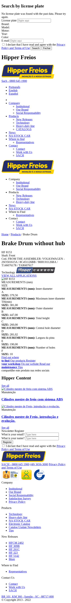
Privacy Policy (17, 501)
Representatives (25, 142)
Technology (23, 122)
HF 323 (13, 552)
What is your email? (12, 434)
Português (14, 87)
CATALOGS (23, 129)
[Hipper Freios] (27, 77)
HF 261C (14, 549)
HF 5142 (14, 555)
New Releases (24, 119)
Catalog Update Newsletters (25, 527)
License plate (9, 20)
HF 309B (14, 546)
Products (14, 116)
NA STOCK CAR (19, 135)
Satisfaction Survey (20, 498)
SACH (20, 155)
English (13, 90)
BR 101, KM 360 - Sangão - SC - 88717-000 (27, 596)
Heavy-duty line (25, 126)
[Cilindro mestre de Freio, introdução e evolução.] (30, 406)
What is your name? (12, 438)
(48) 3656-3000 (39, 464)
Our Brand (22, 109)
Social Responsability (28, 112)
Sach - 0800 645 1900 (14, 80)
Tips (11, 530)
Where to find (17, 139)
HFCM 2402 (16, 542)
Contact (13, 145)
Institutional (22, 106)
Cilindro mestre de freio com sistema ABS (32, 399)
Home (5, 234)
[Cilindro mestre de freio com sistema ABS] (27, 388)
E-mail (5, 40)
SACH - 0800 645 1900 (15, 464)
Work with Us (24, 152)
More (12, 559)
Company (14, 103)
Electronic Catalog (19, 523)
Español (13, 93)
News (12, 132)
